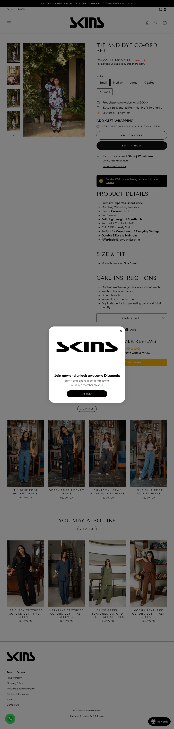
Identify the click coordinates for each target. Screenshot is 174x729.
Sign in (99, 384)
